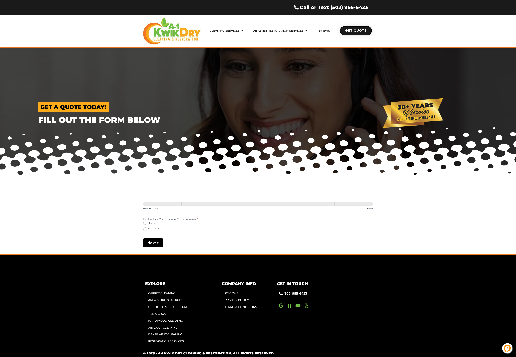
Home (151, 223)
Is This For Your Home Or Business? (171, 219)
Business (153, 228)
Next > (153, 243)
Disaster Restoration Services (278, 31)
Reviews (323, 31)
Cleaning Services (224, 31)
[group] (258, 207)
